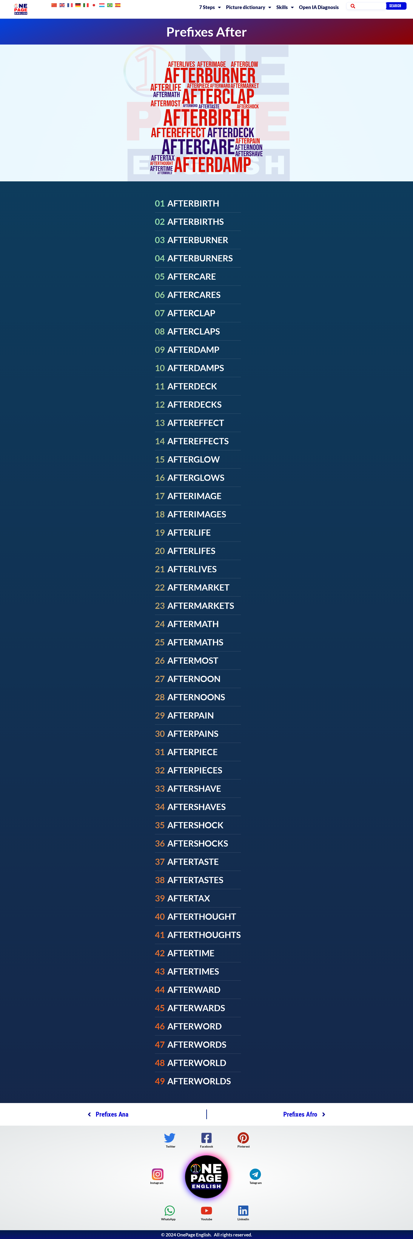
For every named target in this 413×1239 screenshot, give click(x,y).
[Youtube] (206, 1210)
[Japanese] (94, 5)
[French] (70, 5)
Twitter (171, 1146)
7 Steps (207, 7)
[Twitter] (170, 1138)
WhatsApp (168, 1219)
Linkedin (243, 1219)
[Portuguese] (110, 5)
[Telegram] (255, 1174)
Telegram (256, 1183)
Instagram (156, 1183)
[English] (62, 5)
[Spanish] (118, 5)
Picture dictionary (245, 7)
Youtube (206, 1219)
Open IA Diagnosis (319, 7)
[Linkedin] (243, 1210)
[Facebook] (206, 1138)
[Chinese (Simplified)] (54, 5)
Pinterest (243, 1146)
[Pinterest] (243, 1138)
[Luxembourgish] (102, 5)
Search (395, 6)
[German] (78, 5)
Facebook (206, 1146)
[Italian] (86, 5)
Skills (282, 7)
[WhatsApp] (170, 1210)
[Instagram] (157, 1174)
